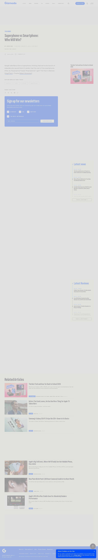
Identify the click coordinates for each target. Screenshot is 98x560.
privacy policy (77, 555)
